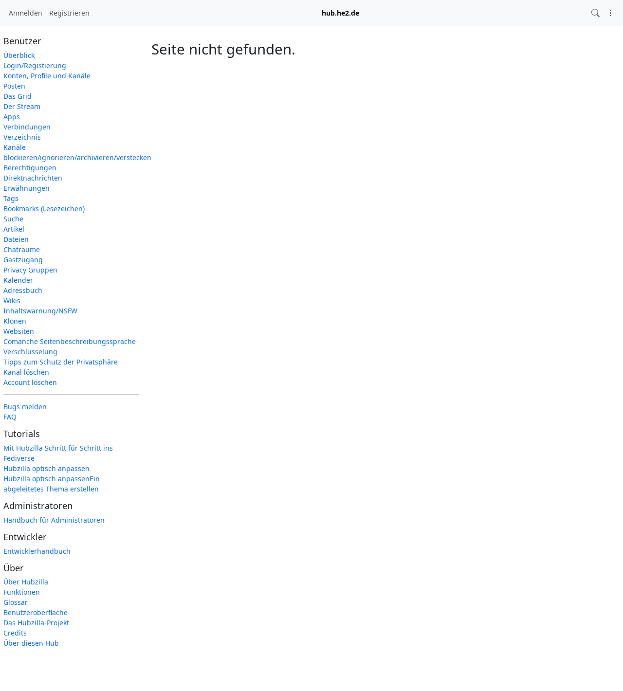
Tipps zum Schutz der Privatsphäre (60, 361)
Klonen (14, 321)
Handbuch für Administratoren (54, 520)
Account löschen (30, 382)
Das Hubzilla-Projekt (36, 622)
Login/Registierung (34, 65)
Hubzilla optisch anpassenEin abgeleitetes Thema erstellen (51, 483)
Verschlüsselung (30, 351)
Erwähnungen (26, 188)
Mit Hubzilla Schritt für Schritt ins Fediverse (58, 453)
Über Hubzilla (25, 581)
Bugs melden (25, 406)
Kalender (18, 280)
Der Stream (21, 106)
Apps (11, 116)
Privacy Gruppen (30, 269)
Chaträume (21, 249)
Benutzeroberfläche (35, 612)
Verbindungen (27, 126)
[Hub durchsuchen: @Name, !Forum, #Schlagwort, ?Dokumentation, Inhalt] (595, 12)
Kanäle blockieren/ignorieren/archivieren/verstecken (71, 152)
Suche (13, 218)
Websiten (18, 331)
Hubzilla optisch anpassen (46, 468)
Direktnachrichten (32, 177)
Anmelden (25, 13)
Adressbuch (22, 290)
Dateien (16, 239)
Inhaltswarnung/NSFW (40, 310)
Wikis (11, 300)
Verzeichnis (22, 137)
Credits (15, 632)
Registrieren (69, 13)
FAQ (10, 416)
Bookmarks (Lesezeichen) (44, 208)
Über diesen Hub (31, 643)
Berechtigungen (29, 167)
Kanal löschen (26, 372)
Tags (10, 198)
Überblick (19, 55)
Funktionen (21, 592)
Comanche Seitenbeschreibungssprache (69, 341)
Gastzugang (23, 259)
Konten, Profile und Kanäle (47, 75)
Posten (14, 86)
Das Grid (17, 96)
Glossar (15, 602)
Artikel (13, 229)
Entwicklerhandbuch (37, 551)
